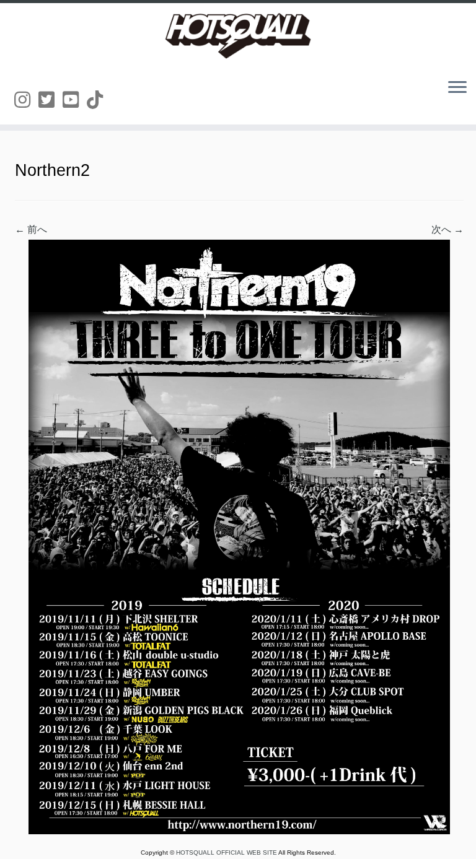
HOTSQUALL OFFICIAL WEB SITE (227, 852)
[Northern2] (239, 536)
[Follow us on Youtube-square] (75, 100)
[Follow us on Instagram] (26, 100)
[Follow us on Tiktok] (99, 100)
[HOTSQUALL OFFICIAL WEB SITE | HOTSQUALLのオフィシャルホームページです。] (238, 36)
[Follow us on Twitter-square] (50, 100)
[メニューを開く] (457, 88)
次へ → (447, 229)
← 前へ (31, 229)
